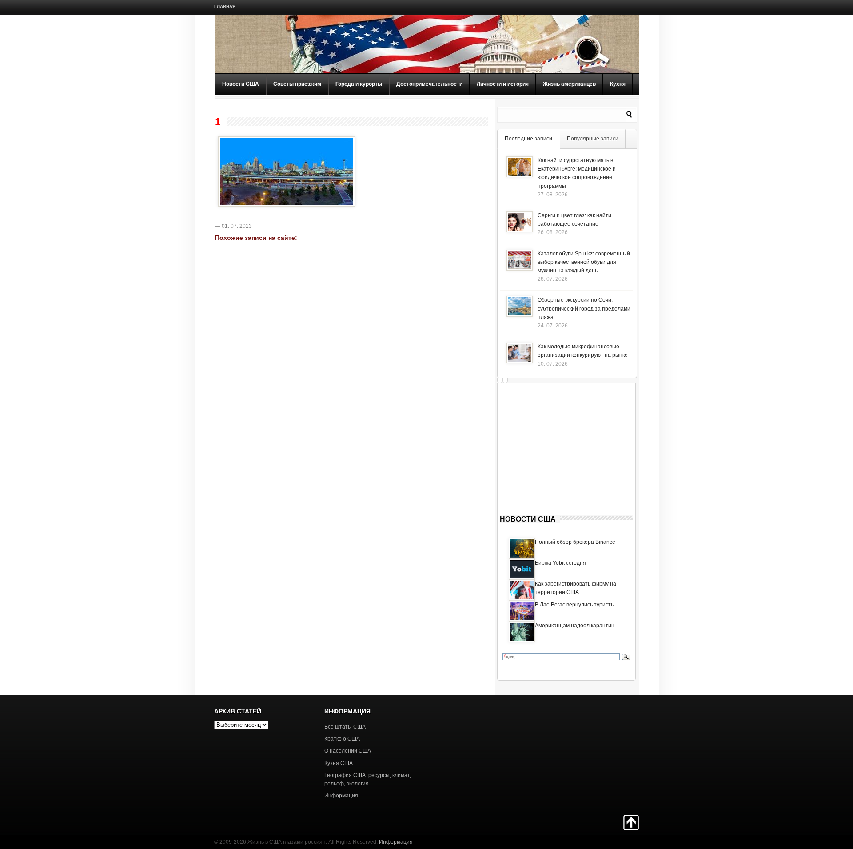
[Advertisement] (567, 446)
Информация (341, 796)
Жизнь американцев (569, 84)
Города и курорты (358, 84)
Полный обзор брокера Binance (575, 542)
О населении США (347, 751)
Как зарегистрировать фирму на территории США (575, 588)
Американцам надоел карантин (574, 625)
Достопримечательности (429, 84)
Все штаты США (345, 727)
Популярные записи (592, 139)
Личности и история (503, 84)
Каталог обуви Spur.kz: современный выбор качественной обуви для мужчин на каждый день (584, 262)
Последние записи (528, 139)
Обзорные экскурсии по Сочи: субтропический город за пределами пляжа (584, 308)
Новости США (240, 84)
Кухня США (338, 763)
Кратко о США (342, 739)
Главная (224, 6)
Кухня (618, 84)
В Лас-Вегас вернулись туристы (575, 605)
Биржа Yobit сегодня (560, 563)
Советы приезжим (297, 84)
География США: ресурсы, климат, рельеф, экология (367, 779)
